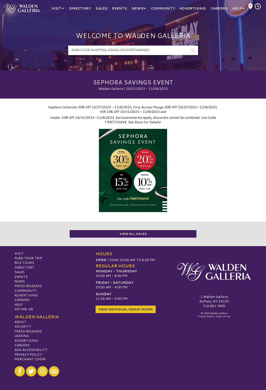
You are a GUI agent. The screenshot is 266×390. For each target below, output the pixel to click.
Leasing (22, 335)
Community (26, 290)
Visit (19, 253)
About (21, 321)
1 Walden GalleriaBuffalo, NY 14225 (214, 299)
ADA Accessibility (31, 349)
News (20, 281)
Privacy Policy (28, 354)
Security (23, 326)
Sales (20, 271)
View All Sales (133, 234)
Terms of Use (223, 316)
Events (21, 276)
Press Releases (28, 285)
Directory (24, 267)
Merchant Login (30, 359)
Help (19, 304)
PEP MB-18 (24, 309)
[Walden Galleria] (214, 272)
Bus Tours (24, 262)
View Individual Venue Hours (126, 309)
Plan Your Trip (28, 257)
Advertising (26, 295)
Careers (22, 299)
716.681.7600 (214, 306)
